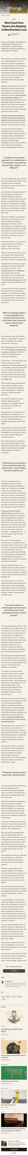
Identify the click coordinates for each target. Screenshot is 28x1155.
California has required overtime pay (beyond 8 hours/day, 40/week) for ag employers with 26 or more (13, 118)
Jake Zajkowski (6, 1133)
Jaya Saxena (5, 1107)
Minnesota (20, 270)
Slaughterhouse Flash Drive (10, 1081)
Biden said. (8, 379)
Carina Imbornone (7, 1083)
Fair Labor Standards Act (14, 280)
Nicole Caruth (6, 1034)
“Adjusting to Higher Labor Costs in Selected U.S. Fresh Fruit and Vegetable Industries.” (13, 719)
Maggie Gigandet (6, 1059)
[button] (14, 1023)
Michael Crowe (15, 34)
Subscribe (15, 1149)
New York (11, 270)
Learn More (14, 971)
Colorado (4, 270)
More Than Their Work (8, 1105)
